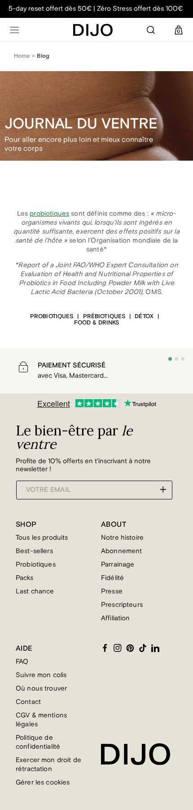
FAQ (22, 661)
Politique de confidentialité (38, 742)
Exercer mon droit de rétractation (48, 764)
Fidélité (112, 578)
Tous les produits (42, 537)
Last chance (35, 591)
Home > (24, 56)
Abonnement (121, 551)
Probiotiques (36, 564)
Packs (24, 578)
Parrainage (118, 564)
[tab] (170, 359)
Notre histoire (122, 537)
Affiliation (115, 618)
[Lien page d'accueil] (93, 30)
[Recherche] (150, 30)
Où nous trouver (41, 688)
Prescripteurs (122, 605)
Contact (28, 702)
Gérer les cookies (43, 782)
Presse (112, 591)
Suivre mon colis (41, 675)
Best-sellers (34, 551)
